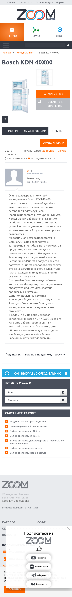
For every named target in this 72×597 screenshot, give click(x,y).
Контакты (22, 497)
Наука (36, 36)
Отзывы (56, 130)
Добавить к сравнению (55, 104)
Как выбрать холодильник (37, 373)
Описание (11, 130)
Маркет (60, 2)
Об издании (9, 494)
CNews (11, 2)
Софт (59, 36)
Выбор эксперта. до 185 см (25, 431)
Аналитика (25, 2)
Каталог (8, 522)
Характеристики (34, 130)
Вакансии (8, 497)
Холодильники (25, 52)
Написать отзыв (53, 94)
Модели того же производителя (28, 421)
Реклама (24, 494)
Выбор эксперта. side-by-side (26, 448)
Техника (12, 36)
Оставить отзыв (53, 143)
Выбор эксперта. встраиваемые (28, 452)
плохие (61, 150)
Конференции (44, 2)
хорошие (48, 150)
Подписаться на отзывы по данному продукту (35, 354)
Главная (6, 52)
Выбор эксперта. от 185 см (25, 435)
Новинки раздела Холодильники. (28, 426)
